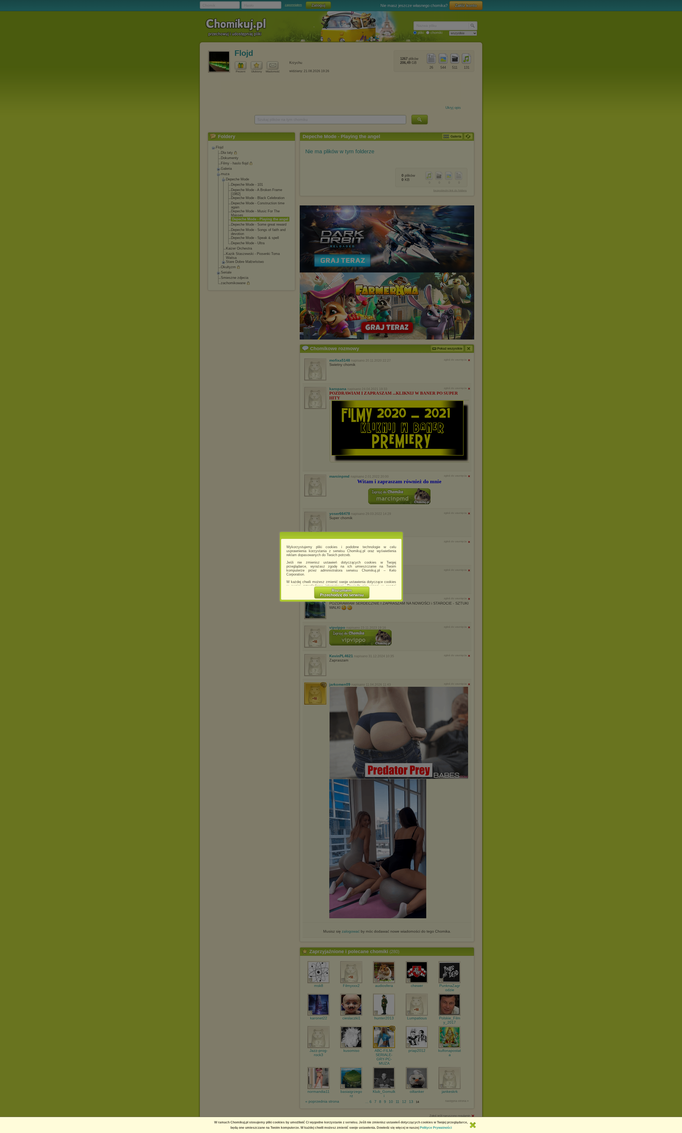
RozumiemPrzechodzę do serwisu (342, 592)
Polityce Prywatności (436, 1128)
